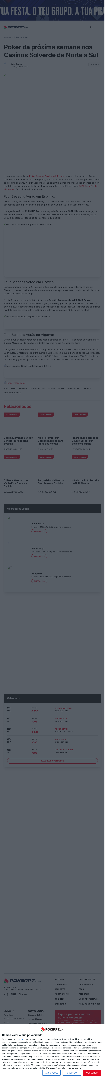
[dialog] (52, 1052)
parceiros (21, 1039)
